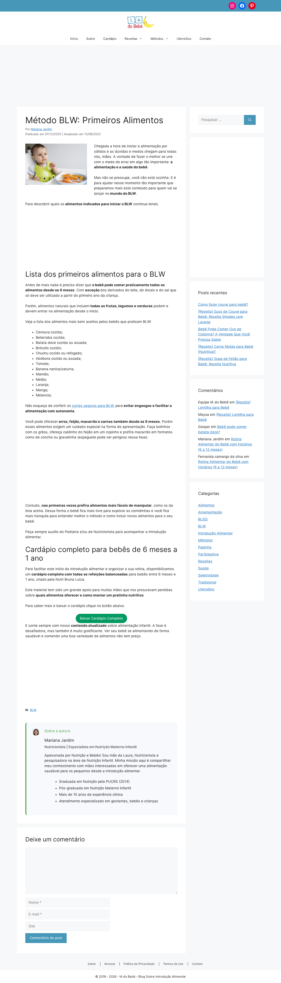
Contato (205, 39)
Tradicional (207, 582)
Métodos (157, 39)
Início (74, 39)
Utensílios (184, 39)
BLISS (203, 519)
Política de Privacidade (139, 963)
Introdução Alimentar (215, 533)
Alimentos (206, 505)
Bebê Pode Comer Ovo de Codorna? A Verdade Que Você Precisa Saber (224, 334)
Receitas (131, 39)
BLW (33, 710)
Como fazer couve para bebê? (223, 304)
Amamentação (210, 512)
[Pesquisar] (250, 120)
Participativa (208, 554)
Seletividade (208, 575)
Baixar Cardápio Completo (101, 618)
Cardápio (109, 39)
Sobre (90, 39)
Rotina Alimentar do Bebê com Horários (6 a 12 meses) (225, 444)
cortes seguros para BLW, (93, 406)
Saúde (203, 568)
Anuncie (109, 963)
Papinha (204, 547)
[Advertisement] (140, 74)
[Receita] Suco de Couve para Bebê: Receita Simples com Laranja (222, 316)
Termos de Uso (173, 963)
